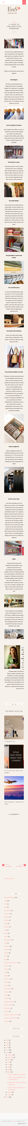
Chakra (6, 975)
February (9, 1092)
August (9, 1059)
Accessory (7, 914)
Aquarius (6, 920)
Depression (7, 1008)
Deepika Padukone (9, 1001)
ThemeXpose (13, 1121)
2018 (5, 907)
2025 (7, 1040)
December (10, 1055)
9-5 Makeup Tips (9, 741)
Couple (6, 995)
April (8, 1069)
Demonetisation (8, 1005)
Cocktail (6, 985)
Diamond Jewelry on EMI (10, 1018)
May (8, 1067)
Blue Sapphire (7, 940)
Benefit (6, 936)
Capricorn (6, 966)
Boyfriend (6, 949)
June (8, 1064)
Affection (6, 917)
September (10, 1057)
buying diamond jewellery (11, 962)
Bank (5, 930)
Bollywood (7, 946)
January (9, 1094)
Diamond (6, 1011)
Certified (6, 969)
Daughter (6, 998)
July (8, 1062)
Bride (5, 959)
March (9, 1072)
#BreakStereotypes (9, 897)
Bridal (5, 956)
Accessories (7, 910)
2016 (14, 22)
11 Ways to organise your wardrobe (16, 1074)
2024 (7, 1042)
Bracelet (6, 953)
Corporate (6, 992)
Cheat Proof (7, 979)
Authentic (6, 927)
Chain (5, 972)
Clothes (6, 982)
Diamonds (7, 1021)
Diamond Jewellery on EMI (11, 1014)
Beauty (6, 933)
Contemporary (8, 988)
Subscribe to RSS (9, 878)
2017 (5, 904)
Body (5, 943)
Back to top (21, 1123)
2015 (7, 1097)
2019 (7, 1045)
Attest (5, 923)
